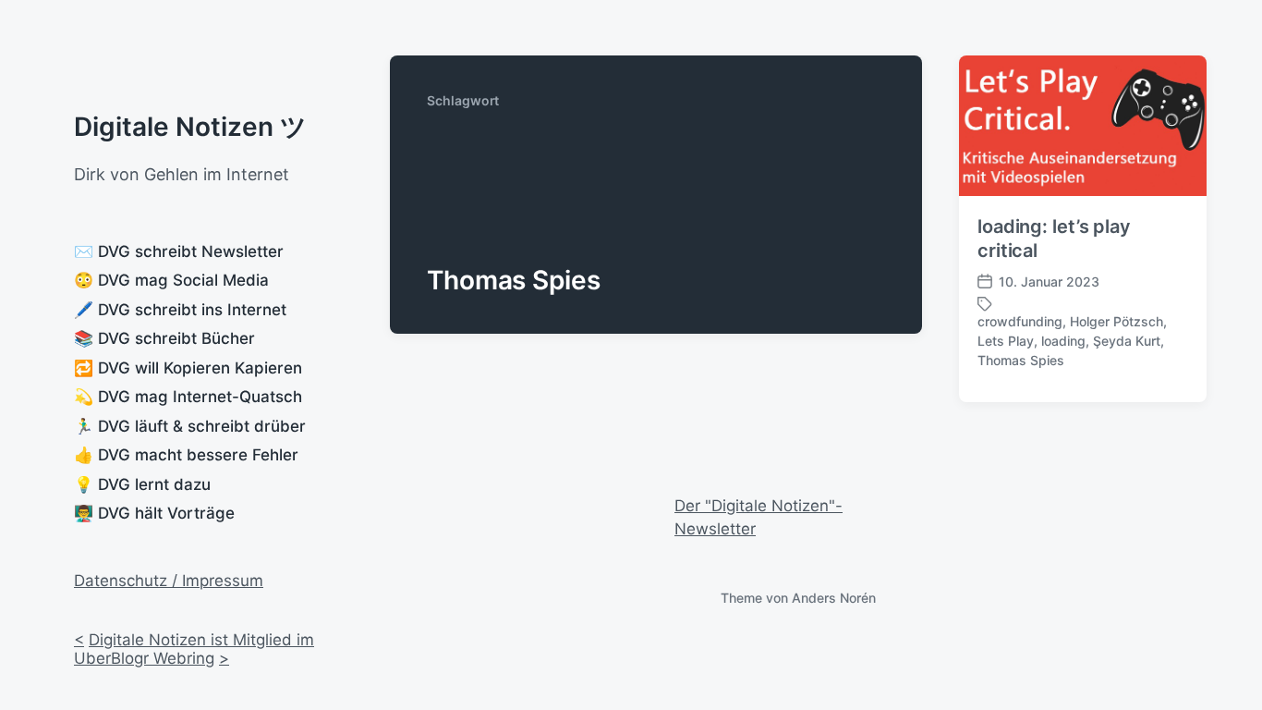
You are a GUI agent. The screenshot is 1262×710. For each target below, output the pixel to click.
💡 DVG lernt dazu (142, 484)
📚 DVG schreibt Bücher (164, 338)
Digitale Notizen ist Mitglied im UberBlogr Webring (194, 648)
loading (1063, 341)
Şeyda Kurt (1126, 341)
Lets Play (1005, 341)
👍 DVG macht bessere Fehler (186, 455)
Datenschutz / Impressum (168, 580)
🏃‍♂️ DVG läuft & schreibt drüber (190, 426)
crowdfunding (1019, 321)
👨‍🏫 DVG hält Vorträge (154, 513)
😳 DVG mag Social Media (171, 280)
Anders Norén (834, 598)
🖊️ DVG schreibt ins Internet (180, 309)
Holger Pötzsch (1116, 321)
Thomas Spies (1020, 360)
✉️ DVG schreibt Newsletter (179, 251)
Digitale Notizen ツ (190, 126)
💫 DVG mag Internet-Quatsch (188, 396)
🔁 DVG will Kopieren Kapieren (188, 368)
